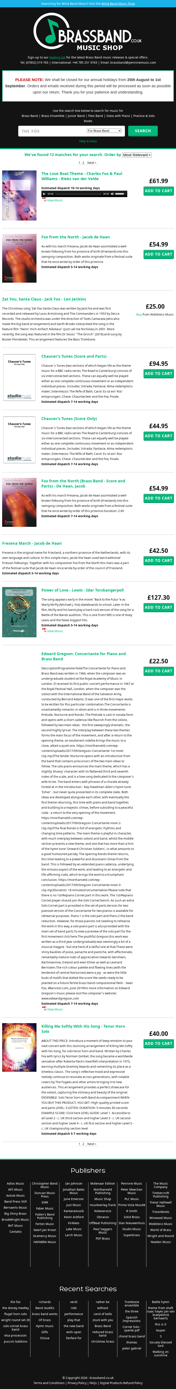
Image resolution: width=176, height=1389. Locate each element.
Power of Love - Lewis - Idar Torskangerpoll (82, 590)
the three (131, 1311)
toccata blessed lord (161, 1344)
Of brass (45, 1320)
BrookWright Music (15, 1219)
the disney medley (15, 1308)
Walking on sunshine (161, 1353)
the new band (74, 1326)
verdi (73, 1302)
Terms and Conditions (49, 1383)
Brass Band (30, 116)
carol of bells (103, 1314)
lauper (160, 1330)
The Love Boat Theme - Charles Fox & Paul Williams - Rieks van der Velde (81, 176)
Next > (91, 163)
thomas (131, 1342)
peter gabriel (131, 1348)
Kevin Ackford (74, 1217)
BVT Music (15, 1225)
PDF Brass (103, 1238)
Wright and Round (160, 1236)
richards (45, 1302)
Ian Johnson (73, 1183)
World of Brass (160, 1230)
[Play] (44, 194)
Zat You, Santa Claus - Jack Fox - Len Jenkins (44, 299)
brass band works (45, 1314)
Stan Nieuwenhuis (131, 1223)
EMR (45, 1202)
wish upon (73, 1332)
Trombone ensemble (131, 1303)
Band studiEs (44, 1308)
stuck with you (103, 1320)
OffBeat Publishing (102, 1223)
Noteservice (102, 1211)
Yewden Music (160, 1242)
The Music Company (160, 1185)
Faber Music (45, 1208)
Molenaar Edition (102, 1183)
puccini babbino (15, 1341)
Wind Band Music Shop (118, 4)
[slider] (121, 193)
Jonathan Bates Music (74, 1191)
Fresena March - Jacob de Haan (32, 543)
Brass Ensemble (52, 116)
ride (74, 1308)
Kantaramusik (74, 1211)
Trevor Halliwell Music (161, 1204)
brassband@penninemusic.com (133, 62)
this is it (160, 1324)
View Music (55, 200)
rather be (102, 1302)
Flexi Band (95, 116)
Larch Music (73, 1235)
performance (73, 1314)
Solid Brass (132, 1217)
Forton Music (44, 1224)
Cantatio (15, 1232)
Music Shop (102, 1199)
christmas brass (102, 1341)
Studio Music (131, 1229)
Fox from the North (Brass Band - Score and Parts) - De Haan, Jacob (83, 483)
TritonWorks (160, 1212)
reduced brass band (102, 1333)
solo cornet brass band (15, 1327)
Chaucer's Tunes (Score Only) (69, 418)
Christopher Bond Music (45, 1185)
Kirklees (73, 1223)
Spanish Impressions (132, 1319)
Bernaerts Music (15, 1207)
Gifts (44, 1332)
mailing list (57, 57)
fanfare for (74, 1338)
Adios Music (15, 1183)
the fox (15, 1302)
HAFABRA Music (44, 1242)
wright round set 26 (15, 1320)
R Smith (131, 1211)
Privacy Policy (77, 1383)
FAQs (93, 1383)
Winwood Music (160, 1218)
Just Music (73, 1205)
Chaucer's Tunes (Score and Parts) (73, 356)
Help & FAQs (88, 141)
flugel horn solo (15, 1314)
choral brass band (132, 1336)
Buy (139, 314)
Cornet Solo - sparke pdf (132, 1328)
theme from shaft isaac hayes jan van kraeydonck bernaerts (161, 1313)
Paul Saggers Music (102, 1230)
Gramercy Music (44, 1236)
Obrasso (103, 1217)
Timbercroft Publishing (160, 1194)
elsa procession (15, 1335)
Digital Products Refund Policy (121, 1383)
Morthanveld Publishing (103, 1191)
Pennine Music (131, 1183)
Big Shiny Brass (15, 1213)
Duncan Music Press (45, 1194)
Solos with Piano (118, 116)
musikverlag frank (103, 1205)
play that (73, 1320)
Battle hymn (160, 1302)
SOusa (44, 1338)
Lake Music (74, 1229)
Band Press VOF (15, 1201)
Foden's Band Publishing (45, 1216)
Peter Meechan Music (132, 1191)
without (102, 1308)
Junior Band (76, 116)
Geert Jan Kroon (44, 1230)
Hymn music (45, 1326)
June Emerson (74, 1199)
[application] (84, 194)
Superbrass (131, 1235)
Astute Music (15, 1195)
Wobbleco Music (161, 1224)
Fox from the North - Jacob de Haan (75, 236)
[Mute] (112, 194)
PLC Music (131, 1199)
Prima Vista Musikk (131, 1205)
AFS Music (15, 1189)
